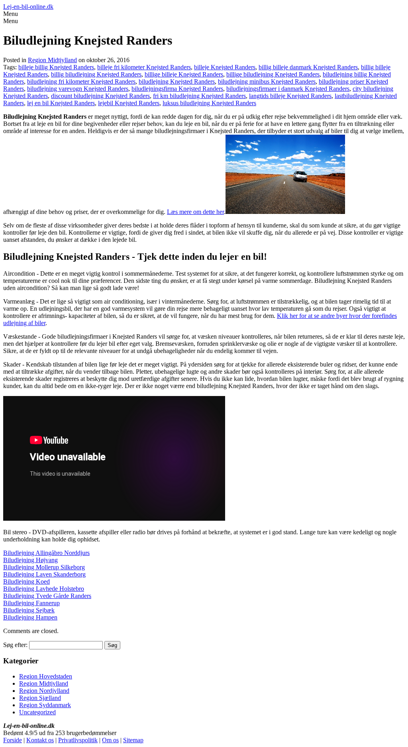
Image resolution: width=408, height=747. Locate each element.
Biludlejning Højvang (30, 560)
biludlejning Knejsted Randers (177, 81)
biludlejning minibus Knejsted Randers (267, 81)
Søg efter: (15, 644)
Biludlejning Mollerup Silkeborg (44, 567)
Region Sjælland (40, 697)
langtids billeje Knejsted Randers (290, 95)
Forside (12, 740)
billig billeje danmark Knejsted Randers (308, 67)
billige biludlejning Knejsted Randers (273, 74)
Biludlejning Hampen (30, 617)
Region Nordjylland (44, 690)
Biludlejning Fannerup (31, 603)
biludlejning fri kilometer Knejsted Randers (81, 81)
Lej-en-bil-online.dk (28, 6)
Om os (110, 740)
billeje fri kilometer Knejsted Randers (144, 67)
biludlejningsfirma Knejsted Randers (177, 88)
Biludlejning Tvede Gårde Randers (47, 595)
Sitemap (133, 740)
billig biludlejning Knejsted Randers (96, 74)
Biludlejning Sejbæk (29, 610)
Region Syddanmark (45, 705)
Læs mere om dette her (195, 211)
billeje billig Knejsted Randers (56, 67)
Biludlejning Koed (26, 581)
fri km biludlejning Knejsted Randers (199, 95)
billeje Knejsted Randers (224, 67)
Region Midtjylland (52, 60)
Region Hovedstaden (45, 676)
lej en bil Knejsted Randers (61, 103)
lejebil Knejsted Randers (128, 103)
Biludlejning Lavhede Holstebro (43, 588)
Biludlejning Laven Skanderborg (44, 574)
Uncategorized (37, 712)
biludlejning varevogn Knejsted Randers (77, 88)
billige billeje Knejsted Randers (184, 74)
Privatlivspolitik (78, 740)
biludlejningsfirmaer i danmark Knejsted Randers (287, 88)
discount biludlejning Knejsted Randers (100, 95)
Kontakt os (40, 740)
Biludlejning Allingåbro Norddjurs (46, 552)
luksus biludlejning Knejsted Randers (209, 103)
